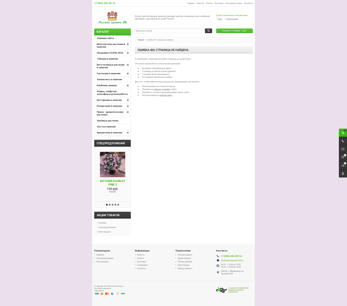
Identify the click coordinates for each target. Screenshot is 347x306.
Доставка (219, 3)
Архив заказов (184, 258)
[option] (112, 172)
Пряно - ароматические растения (110, 113)
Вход (220, 19)
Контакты (248, 3)
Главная (191, 3)
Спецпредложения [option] (111, 143)
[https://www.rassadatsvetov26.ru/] (112, 17)
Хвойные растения (107, 120)
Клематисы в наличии (109, 79)
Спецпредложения (107, 227)
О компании (142, 265)
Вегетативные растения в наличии (110, 66)
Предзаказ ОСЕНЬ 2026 (110, 52)
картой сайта (166, 95)
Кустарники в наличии (109, 100)
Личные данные (185, 262)
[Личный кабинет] (343, 173)
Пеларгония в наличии (109, 106)
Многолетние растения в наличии (111, 45)
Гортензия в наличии (108, 73)
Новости (200, 3)
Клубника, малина (107, 85)
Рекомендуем (102, 250)
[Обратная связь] (343, 149)
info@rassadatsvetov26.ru (232, 260)
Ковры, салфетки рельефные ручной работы (112, 92)
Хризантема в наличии (109, 132)
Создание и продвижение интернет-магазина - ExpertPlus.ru (238, 290)
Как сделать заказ (234, 3)
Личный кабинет (185, 255)
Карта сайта (99, 290)
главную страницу (161, 89)
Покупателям (183, 250)
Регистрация (232, 19)
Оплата (209, 3)
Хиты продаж (105, 232)
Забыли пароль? (185, 268)
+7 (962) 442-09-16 (104, 3)
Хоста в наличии (106, 126)
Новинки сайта (105, 38)
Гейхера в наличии (107, 58)
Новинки (102, 223)
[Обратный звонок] (343, 141)
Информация (142, 250)
